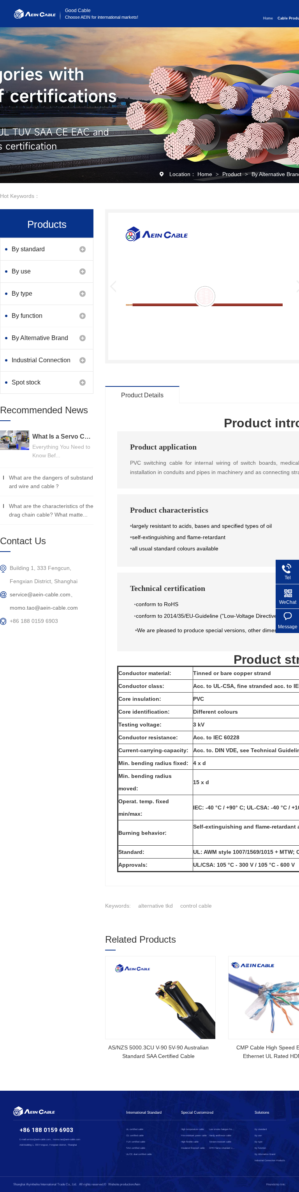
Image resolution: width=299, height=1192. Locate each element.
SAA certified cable (135, 1148)
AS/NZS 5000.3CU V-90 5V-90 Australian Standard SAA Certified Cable (158, 1051)
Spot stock (26, 382)
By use (21, 271)
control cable (196, 906)
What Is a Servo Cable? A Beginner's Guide (62, 436)
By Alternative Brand (40, 338)
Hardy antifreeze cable (220, 1135)
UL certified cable (134, 1129)
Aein (137, 1184)
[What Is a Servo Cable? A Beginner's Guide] (14, 440)
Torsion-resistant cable (220, 1142)
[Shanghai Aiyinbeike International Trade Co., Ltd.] (35, 17)
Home (268, 18)
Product (232, 174)
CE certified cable (135, 1135)
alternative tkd (155, 906)
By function (27, 315)
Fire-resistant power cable (194, 1135)
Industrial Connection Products (41, 364)
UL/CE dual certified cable (139, 1154)
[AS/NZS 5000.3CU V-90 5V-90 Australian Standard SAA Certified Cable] (160, 997)
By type (22, 293)
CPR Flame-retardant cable (222, 1148)
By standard (28, 249)
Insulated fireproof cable (193, 1148)
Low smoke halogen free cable (222, 1129)
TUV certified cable (135, 1142)
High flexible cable (190, 1142)
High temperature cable (192, 1129)
